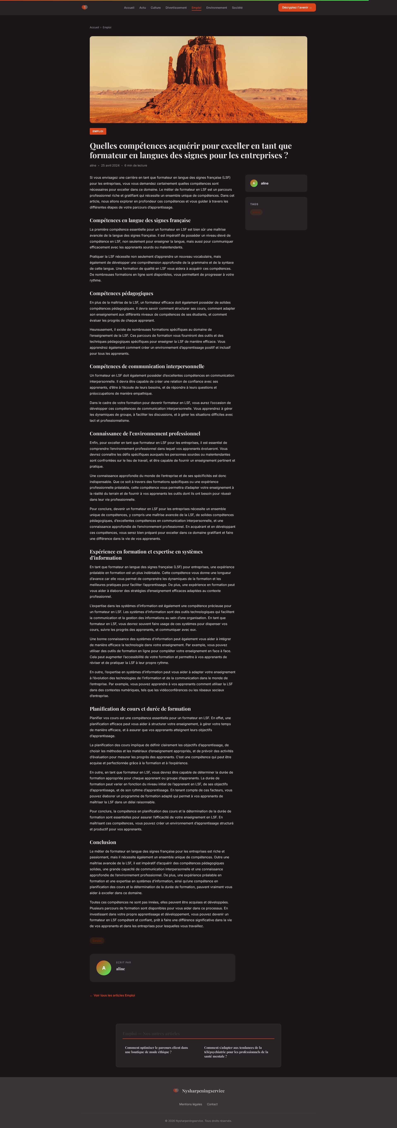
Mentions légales (190, 1104)
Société (237, 7)
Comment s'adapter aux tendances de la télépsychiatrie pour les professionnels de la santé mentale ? (236, 1052)
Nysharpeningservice (203, 1090)
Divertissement (176, 7)
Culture (156, 7)
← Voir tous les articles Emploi (112, 995)
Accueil (129, 7)
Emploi (196, 7)
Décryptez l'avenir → (297, 7)
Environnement (216, 7)
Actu (142, 7)
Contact (212, 1104)
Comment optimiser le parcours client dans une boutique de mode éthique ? (156, 1049)
